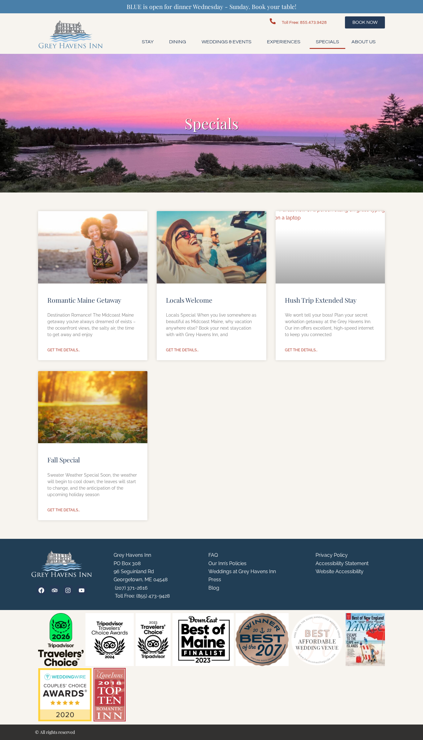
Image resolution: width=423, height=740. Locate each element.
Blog (213, 588)
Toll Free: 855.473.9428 (304, 22)
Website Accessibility (340, 571)
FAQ (213, 555)
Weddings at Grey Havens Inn (242, 571)
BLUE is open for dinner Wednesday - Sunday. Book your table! (211, 6)
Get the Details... (63, 350)
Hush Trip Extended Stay (321, 300)
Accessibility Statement (342, 563)
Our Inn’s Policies (227, 563)
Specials (327, 41)
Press (214, 579)
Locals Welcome (189, 300)
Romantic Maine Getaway (84, 300)
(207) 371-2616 (131, 588)
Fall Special (63, 459)
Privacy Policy (332, 555)
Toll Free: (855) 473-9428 (142, 596)
